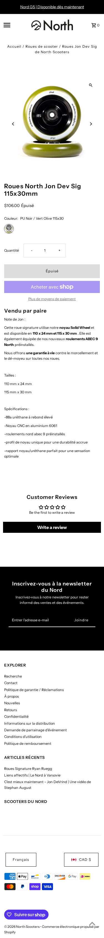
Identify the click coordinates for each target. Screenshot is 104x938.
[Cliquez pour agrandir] (91, 85)
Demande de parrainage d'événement (35, 730)
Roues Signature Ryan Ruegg (28, 769)
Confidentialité (16, 716)
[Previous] (13, 124)
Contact (10, 683)
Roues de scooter (42, 46)
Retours (10, 710)
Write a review (52, 527)
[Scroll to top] (92, 923)
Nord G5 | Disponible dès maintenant (52, 6)
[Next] (91, 124)
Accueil (14, 46)
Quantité (11, 250)
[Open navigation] (15, 25)
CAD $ (85, 860)
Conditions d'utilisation (23, 737)
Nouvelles (12, 703)
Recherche (13, 676)
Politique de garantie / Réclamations (34, 690)
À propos (11, 696)
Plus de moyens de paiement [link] (52, 299)
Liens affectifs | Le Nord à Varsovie (32, 775)
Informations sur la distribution (29, 723)
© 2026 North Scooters (22, 926)
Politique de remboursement (27, 743)
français (21, 860)
